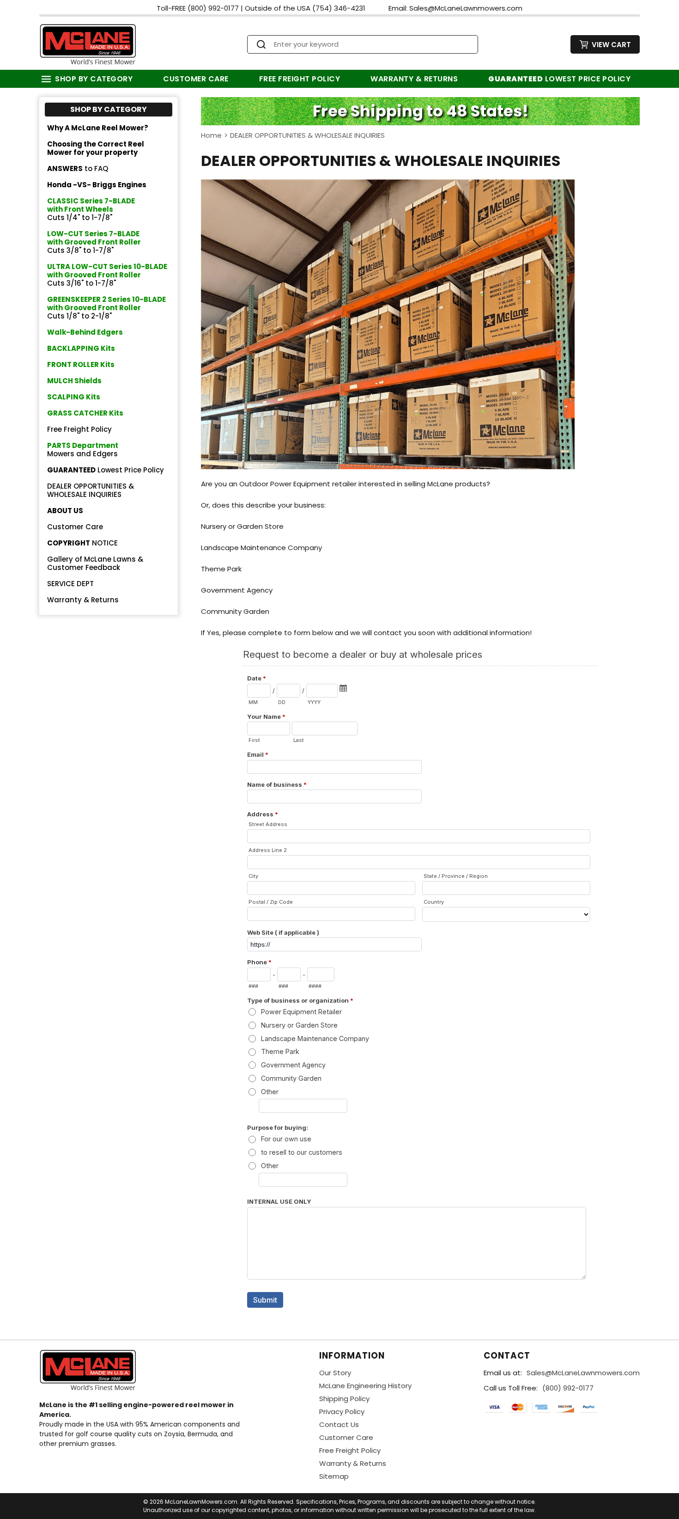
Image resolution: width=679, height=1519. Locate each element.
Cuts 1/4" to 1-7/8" (91, 209)
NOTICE (82, 543)
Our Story (335, 1373)
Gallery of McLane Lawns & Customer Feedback (95, 563)
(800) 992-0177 (568, 1388)
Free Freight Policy (299, 79)
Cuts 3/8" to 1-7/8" (94, 242)
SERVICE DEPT (70, 583)
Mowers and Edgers (82, 450)
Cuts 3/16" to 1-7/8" (107, 275)
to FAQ (77, 168)
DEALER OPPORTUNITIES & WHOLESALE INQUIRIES (90, 490)
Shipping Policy (344, 1398)
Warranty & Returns (414, 79)
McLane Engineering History (365, 1385)
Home (211, 135)
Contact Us (339, 1424)
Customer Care (196, 79)
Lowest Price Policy (559, 79)
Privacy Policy (341, 1411)
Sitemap (334, 1476)
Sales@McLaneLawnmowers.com (583, 1373)
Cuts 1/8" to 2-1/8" (106, 307)
